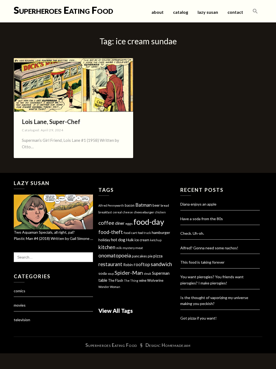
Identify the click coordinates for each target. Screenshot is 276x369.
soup (111, 273)
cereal (117, 212)
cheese (128, 212)
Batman (143, 205)
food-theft (110, 232)
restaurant (110, 264)
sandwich (161, 264)
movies (20, 305)
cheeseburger (144, 212)
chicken (160, 212)
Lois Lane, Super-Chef (51, 121)
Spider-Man (129, 272)
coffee (106, 223)
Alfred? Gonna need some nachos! (209, 248)
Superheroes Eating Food (63, 10)
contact (235, 12)
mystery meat (133, 248)
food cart (130, 233)
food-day (148, 221)
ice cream (141, 240)
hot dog (118, 239)
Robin (128, 264)
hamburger (161, 232)
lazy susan (208, 12)
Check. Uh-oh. (192, 233)
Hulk (130, 239)
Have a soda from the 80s (201, 218)
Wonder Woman (109, 287)
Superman (161, 273)
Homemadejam (176, 345)
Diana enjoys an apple (198, 204)
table (102, 280)
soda (102, 273)
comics (19, 291)
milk (119, 248)
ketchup (155, 240)
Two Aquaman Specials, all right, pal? (44, 232)
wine (142, 280)
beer (156, 205)
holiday (104, 239)
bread (165, 205)
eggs (129, 224)
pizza (158, 255)
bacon (129, 205)
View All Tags (115, 310)
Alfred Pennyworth (111, 205)
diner (120, 223)
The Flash (115, 280)
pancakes (139, 256)
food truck (144, 232)
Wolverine (155, 280)
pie (150, 256)
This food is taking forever (202, 262)
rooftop (142, 264)
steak (147, 273)
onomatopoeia (114, 255)
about (157, 12)
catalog (180, 12)
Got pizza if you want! (198, 318)
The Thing (131, 280)
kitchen (106, 247)
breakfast (105, 212)
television (22, 319)
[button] (255, 11)
